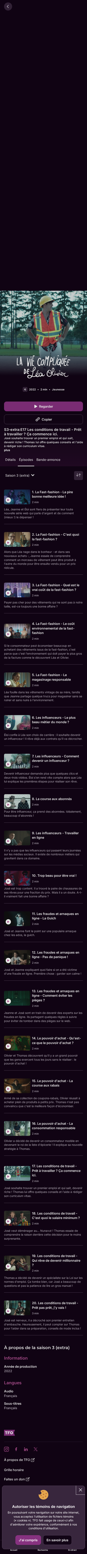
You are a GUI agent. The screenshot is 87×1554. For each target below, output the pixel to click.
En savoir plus (57, 1540)
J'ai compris (28, 1540)
